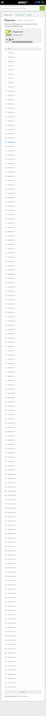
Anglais (29, 15)
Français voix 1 (8, 15)
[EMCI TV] (23, 2)
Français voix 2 (20, 15)
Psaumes (9, 20)
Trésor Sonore (23, 696)
